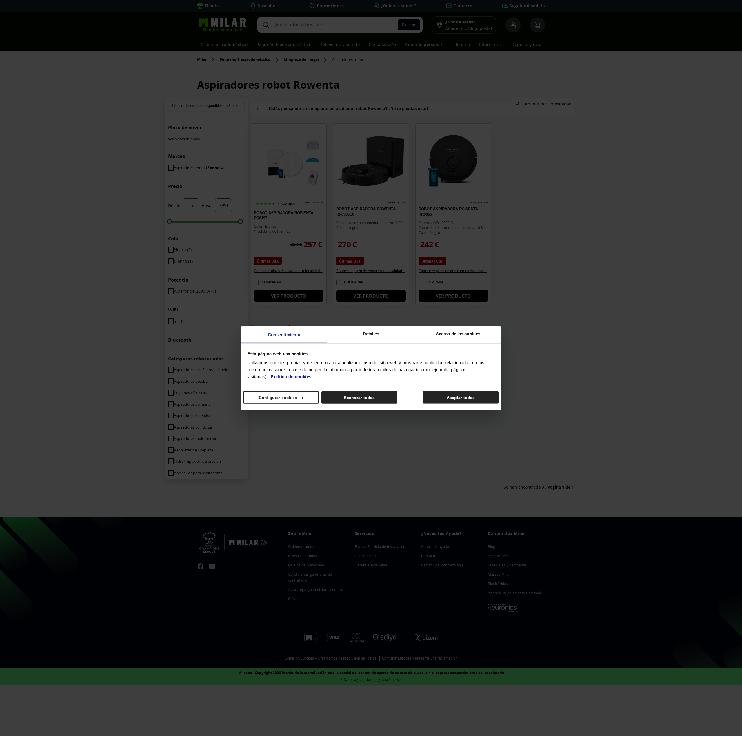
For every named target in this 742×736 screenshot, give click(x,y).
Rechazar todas (359, 397)
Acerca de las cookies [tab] (458, 333)
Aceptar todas (461, 397)
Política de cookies (291, 376)
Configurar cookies (278, 397)
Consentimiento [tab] (284, 334)
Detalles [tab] (371, 333)
